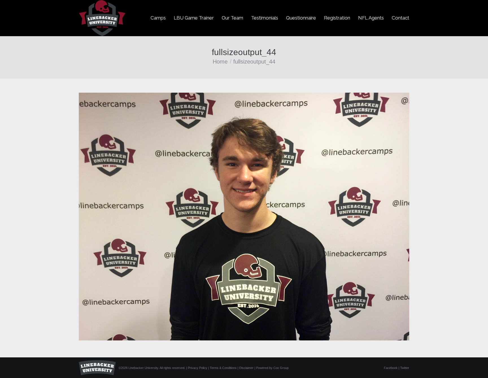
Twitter (404, 368)
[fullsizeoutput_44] (244, 217)
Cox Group (281, 368)
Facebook (391, 368)
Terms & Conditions (223, 368)
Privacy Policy (197, 368)
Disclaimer (246, 368)
